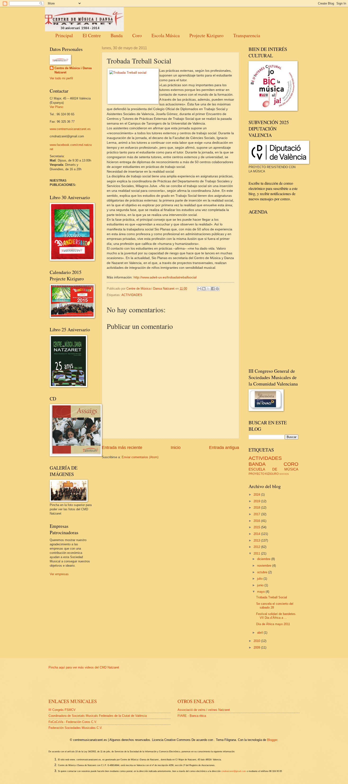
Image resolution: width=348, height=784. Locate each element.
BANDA (257, 464)
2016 (257, 521)
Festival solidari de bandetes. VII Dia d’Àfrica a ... (276, 615)
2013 (257, 540)
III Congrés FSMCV (62, 710)
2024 (257, 494)
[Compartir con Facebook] (212, 288)
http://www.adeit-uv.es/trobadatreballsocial (165, 277)
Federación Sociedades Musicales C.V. (76, 728)
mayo (261, 591)
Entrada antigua (224, 447)
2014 (257, 534)
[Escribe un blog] (203, 288)
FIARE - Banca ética (192, 715)
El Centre (92, 35)
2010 (257, 641)
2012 (257, 547)
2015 (257, 527)
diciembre (264, 559)
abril (260, 632)
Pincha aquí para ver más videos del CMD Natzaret (84, 667)
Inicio (176, 447)
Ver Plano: (57, 107)
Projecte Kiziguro (206, 35)
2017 (257, 514)
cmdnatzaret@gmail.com (233, 771)
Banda (117, 35)
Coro (137, 35)
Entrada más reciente (122, 447)
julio (260, 578)
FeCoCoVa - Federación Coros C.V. (73, 722)
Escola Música (166, 35)
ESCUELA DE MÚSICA (273, 469)
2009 (257, 647)
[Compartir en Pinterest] (217, 288)
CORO (291, 464)
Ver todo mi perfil (61, 78)
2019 (257, 501)
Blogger (272, 740)
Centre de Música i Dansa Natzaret (73, 70)
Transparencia (246, 35)
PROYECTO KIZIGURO (264, 473)
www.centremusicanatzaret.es (70, 129)
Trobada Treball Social (271, 597)
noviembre (264, 565)
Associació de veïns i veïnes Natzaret (204, 710)
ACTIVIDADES (131, 295)
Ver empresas (59, 574)
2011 (257, 553)
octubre (262, 572)
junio (260, 585)
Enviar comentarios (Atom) (140, 457)
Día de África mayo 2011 (273, 624)
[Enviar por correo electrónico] (199, 288)
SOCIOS (284, 474)
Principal (64, 35)
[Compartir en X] (208, 288)
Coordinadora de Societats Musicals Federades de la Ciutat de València (98, 715)
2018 (257, 507)
